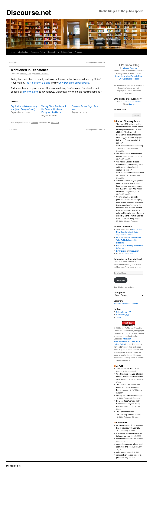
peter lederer (121, 452)
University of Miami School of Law (129, 76)
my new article (31, 91)
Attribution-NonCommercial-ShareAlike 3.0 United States (127, 341)
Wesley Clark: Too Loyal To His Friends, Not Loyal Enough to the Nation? (54, 109)
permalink (55, 122)
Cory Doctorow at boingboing (73, 82)
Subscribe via (122, 312)
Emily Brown (121, 250)
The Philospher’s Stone (37, 82)
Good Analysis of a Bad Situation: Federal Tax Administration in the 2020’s (129, 376)
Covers (13, 62)
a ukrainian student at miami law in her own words (129, 434)
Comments (122, 314)
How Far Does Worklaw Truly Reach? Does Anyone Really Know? (128, 403)
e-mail (136, 78)
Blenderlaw (121, 422)
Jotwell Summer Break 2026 (127, 368)
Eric (117, 245)
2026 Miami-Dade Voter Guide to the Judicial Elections (128, 240)
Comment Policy (38, 52)
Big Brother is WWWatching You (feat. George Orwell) (24, 108)
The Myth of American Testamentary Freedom (125, 413)
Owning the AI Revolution (126, 395)
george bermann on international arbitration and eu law (129, 445)
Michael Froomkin (41, 73)
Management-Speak (95, 62)
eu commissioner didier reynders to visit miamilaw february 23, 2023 (129, 428)
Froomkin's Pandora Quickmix (126, 303)
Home (12, 52)
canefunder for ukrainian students (129, 438)
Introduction (23, 52)
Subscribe (121, 280)
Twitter (118, 317)
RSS (129, 311)
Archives (78, 52)
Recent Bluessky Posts (128, 121)
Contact (51, 52)
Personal (34, 122)
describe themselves (132, 101)
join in (131, 104)
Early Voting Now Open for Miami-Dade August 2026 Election (129, 232)
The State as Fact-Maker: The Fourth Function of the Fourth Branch (128, 387)
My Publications (65, 52)
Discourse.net (28, 12)
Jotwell (119, 365)
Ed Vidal (119, 237)
